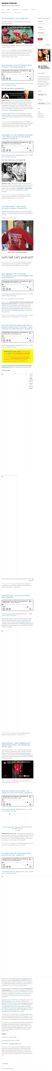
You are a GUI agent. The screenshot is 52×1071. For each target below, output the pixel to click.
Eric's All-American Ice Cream (13, 844)
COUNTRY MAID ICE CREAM (10, 1050)
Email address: (41, 33)
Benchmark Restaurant (14, 836)
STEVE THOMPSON (24, 124)
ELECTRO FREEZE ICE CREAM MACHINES (17, 53)
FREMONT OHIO (20, 1050)
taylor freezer (27, 55)
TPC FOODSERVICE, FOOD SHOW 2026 (15, 18)
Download (18, 83)
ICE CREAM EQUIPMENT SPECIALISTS (14, 196)
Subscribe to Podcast (6, 12)
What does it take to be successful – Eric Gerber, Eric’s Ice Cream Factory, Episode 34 (17, 792)
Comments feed (41, 115)
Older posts (5, 1063)
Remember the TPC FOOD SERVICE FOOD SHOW (12, 308)
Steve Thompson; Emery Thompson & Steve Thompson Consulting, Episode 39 (17, 66)
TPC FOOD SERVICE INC (15, 265)
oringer (3, 587)
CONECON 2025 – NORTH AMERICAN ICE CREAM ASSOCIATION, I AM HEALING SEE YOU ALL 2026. (16, 745)
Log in (39, 111)
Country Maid (7, 1006)
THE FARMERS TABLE (16, 1053)
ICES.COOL (24, 196)
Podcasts (33, 9)
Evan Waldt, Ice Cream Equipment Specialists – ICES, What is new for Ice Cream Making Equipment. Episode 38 (17, 136)
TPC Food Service (5, 303)
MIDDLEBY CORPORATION (20, 123)
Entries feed (40, 113)
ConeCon (22, 583)
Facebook (31, 383)
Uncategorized (14, 780)
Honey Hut (14, 1003)
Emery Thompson (23, 103)
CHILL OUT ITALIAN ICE (27, 51)
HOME (3, 9)
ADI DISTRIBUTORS (25, 50)
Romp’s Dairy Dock (21, 1008)
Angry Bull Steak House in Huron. (12, 1009)
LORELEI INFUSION (11, 123)
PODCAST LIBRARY (17, 12)
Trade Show (14, 50)
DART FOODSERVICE (24, 315)
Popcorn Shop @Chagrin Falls (24, 1003)
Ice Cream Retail (24, 9)
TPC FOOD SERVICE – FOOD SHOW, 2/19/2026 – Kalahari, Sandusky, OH (14, 207)
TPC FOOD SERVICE (27, 211)
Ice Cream (14, 262)
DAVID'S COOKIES (5, 53)
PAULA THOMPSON (16, 124)
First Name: (40, 21)
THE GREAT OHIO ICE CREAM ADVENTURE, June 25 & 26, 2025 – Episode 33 (16, 854)
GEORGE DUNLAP (9, 3)
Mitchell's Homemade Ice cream (18, 1051)
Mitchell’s (4, 1003)
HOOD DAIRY (4, 585)
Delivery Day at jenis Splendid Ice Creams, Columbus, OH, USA (44, 84)
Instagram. (31, 386)
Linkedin (31, 388)
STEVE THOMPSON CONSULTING (16, 110)
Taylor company (21, 55)
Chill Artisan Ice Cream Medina (17, 1006)
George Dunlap (41, 76)
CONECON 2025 (23, 733)
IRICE (13, 585)
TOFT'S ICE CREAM (5, 56)
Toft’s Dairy (8, 1001)
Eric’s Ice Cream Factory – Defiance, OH (12, 827)
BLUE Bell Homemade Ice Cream (15, 51)
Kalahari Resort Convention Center (21, 213)
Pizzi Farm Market (8, 587)
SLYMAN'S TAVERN (8, 1053)
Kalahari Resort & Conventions (15, 263)
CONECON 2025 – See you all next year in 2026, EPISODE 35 (16, 596)
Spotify (8, 85)
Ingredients (18, 262)
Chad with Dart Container (19, 310)
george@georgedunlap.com (15, 1043)
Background (15, 9)
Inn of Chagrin (9, 1004)
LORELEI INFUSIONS (6, 115)
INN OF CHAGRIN (8, 1051)
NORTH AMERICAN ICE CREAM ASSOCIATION (23, 585)
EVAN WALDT (23, 194)
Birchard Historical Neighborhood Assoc (23, 978)
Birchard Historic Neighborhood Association (10, 1048)
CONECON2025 (27, 583)
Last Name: (40, 27)
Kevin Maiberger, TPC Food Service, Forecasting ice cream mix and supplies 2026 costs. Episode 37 (17, 275)
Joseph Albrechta (16, 980)
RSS (12, 85)
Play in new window (10, 83)
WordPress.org (41, 116)
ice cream (10, 55)
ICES (3, 185)
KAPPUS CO (15, 55)
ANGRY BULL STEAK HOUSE (25, 1046)
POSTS (8, 9)
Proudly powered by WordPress (7, 1068)
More (15, 85)
